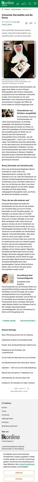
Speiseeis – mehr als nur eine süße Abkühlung (19, 368)
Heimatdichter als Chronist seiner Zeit (16, 378)
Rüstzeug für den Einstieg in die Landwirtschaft (13, 351)
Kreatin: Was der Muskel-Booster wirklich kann (19, 345)
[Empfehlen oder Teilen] (35, 23)
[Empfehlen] (31, 23)
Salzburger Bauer (7, 418)
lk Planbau (5, 422)
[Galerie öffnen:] (19, 59)
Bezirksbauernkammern (9, 426)
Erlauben (19, 479)
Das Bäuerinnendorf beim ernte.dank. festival (18, 363)
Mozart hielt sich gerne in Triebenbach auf (17, 373)
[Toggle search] (30, 3)
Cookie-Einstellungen (27, 464)
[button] (35, 3)
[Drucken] (26, 23)
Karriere (4, 407)
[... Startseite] (8, 3)
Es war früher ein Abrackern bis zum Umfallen (19, 358)
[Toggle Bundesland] (23, 3)
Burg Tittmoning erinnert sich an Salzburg (17, 335)
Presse (4, 411)
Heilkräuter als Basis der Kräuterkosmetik (17, 340)
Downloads (5, 415)
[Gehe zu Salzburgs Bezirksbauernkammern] (18, 3)
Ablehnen (19, 473)
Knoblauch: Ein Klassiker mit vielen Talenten (18, 383)
